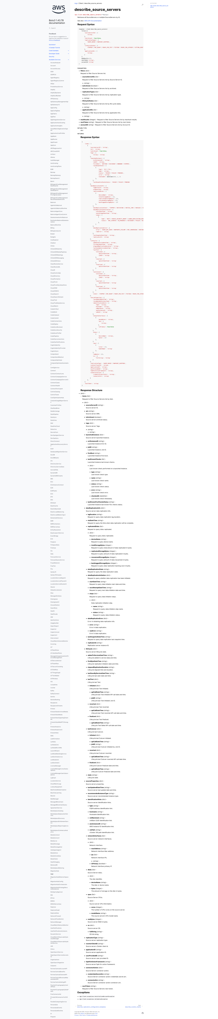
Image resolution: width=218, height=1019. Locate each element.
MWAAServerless (55, 904)
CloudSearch (54, 294)
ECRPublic (53, 491)
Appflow (53, 117)
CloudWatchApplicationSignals (59, 129)
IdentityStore (54, 620)
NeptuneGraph (55, 910)
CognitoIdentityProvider (58, 348)
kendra (52, 696)
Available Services (54, 59)
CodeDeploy (54, 324)
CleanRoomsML (55, 267)
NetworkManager (55, 922)
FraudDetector (55, 563)
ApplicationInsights (56, 126)
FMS (51, 554)
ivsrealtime (53, 685)
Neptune (53, 907)
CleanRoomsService (56, 264)
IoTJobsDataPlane (56, 653)
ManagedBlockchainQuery (58, 805)
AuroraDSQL (54, 470)
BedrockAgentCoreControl (58, 214)
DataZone (53, 420)
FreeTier (53, 566)
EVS (51, 539)
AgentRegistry (54, 77)
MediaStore (54, 853)
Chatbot (53, 243)
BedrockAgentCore (56, 211)
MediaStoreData (55, 856)
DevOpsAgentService (57, 435)
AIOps (52, 83)
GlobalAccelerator (56, 590)
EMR (51, 521)
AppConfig (53, 108)
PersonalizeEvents (56, 1007)
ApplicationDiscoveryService (59, 445)
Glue (51, 593)
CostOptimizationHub (57, 397)
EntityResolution (55, 530)
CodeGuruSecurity (56, 330)
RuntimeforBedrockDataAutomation (59, 221)
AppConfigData (55, 111)
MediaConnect (55, 835)
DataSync (53, 417)
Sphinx (82, 1013)
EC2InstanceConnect (57, 485)
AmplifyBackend (55, 93)
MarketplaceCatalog (56, 811)
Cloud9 (52, 270)
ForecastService (55, 557)
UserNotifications (55, 928)
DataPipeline (54, 414)
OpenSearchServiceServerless (59, 955)
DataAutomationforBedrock (59, 217)
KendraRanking (55, 699)
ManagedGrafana (55, 596)
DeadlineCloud (55, 426)
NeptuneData (54, 913)
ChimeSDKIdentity (56, 249)
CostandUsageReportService (59, 401)
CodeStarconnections (57, 339)
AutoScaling (54, 163)
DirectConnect (55, 441)
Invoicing (53, 644)
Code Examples (54, 50)
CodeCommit (54, 318)
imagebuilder (54, 623)
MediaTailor (54, 859)
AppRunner (53, 139)
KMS (51, 736)
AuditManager (54, 160)
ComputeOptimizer (56, 360)
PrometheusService (56, 86)
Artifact (52, 154)
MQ (51, 895)
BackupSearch (55, 178)
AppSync (53, 145)
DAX (51, 423)
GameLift (53, 572)
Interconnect (54, 638)
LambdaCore (54, 745)
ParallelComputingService (58, 1002)
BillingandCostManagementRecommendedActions (59, 198)
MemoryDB (53, 865)
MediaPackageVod (56, 847)
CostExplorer (54, 240)
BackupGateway (55, 175)
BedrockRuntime (55, 225)
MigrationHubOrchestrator (58, 884)
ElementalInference (56, 518)
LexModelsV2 (54, 760)
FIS (51, 551)
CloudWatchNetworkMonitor (59, 925)
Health (52, 611)
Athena (52, 157)
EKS (51, 500)
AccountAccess (55, 68)
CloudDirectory (55, 276)
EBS (51, 479)
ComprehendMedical (57, 357)
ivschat (52, 687)
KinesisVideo (54, 733)
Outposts (53, 965)
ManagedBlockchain (56, 802)
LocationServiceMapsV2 (58, 578)
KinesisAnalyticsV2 (56, 730)
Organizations (54, 959)
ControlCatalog (55, 392)
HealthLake (54, 614)
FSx (51, 569)
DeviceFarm (54, 432)
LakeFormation (55, 739)
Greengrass (54, 599)
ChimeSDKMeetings (56, 255)
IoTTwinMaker (54, 675)
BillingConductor (55, 231)
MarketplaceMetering (57, 868)
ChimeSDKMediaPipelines (58, 252)
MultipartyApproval (56, 892)
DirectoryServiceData (57, 467)
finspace (53, 542)
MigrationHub (54, 871)
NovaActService (55, 934)
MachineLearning (55, 793)
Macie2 (52, 796)
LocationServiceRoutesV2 (58, 584)
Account (53, 65)
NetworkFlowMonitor (57, 919)
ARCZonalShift (55, 151)
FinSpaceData (54, 545)
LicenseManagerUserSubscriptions (59, 774)
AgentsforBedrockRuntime (58, 208)
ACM (51, 71)
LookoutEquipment (56, 787)
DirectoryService (55, 464)
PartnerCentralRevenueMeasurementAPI (59, 978)
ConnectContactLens (57, 373)
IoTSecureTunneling (56, 666)
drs (51, 461)
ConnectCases (55, 382)
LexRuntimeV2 (54, 763)
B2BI (51, 169)
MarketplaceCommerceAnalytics (59, 831)
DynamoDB (53, 473)
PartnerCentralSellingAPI (58, 982)
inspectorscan (54, 632)
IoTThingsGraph (55, 672)
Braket (52, 234)
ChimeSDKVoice (55, 261)
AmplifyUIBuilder (55, 96)
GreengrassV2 (54, 602)
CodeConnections (56, 321)
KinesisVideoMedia (56, 714)
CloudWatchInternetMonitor (59, 641)
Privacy (77, 1015)
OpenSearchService (56, 952)
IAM (51, 617)
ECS (51, 494)
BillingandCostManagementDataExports (59, 189)
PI (51, 1014)
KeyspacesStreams (56, 706)
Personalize (54, 1005)
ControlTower (54, 394)
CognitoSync (54, 351)
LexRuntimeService (56, 757)
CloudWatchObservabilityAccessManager (59, 937)
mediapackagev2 (55, 850)
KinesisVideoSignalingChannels (59, 718)
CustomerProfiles (55, 405)
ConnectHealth (55, 385)
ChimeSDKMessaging (57, 258)
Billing (52, 228)
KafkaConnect (54, 693)
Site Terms (83, 1015)
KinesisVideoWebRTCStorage (59, 723)
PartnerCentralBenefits (57, 971)
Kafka (52, 690)
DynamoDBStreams (56, 476)
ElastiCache (54, 506)
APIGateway (54, 98)
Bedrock (53, 202)
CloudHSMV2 (54, 291)
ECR (51, 488)
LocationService (55, 781)
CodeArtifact (54, 309)
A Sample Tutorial (54, 47)
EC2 (51, 482)
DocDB (52, 455)
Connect (53, 370)
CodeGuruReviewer (56, 327)
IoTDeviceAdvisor (55, 660)
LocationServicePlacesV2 (58, 581)
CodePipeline (54, 336)
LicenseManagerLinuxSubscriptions (59, 769)
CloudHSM (53, 288)
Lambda (53, 742)
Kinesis (52, 709)
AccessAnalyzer (55, 62)
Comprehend (54, 354)
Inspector (53, 629)
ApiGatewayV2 (55, 104)
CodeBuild (53, 312)
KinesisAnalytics (55, 727)
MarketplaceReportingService (59, 826)
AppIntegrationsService (57, 120)
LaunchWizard (54, 751)
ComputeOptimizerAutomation (59, 363)
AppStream (53, 142)
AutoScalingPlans (55, 166)
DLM (51, 449)
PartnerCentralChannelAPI (58, 974)
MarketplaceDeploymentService (59, 814)
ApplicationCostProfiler (57, 133)
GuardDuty (53, 608)
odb (51, 946)
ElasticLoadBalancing (57, 512)
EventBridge (54, 536)
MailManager (54, 799)
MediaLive (53, 841)
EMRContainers (55, 524)
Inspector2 (53, 635)
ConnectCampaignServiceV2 (59, 379)
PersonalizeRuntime (56, 1010)
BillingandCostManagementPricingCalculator (59, 194)
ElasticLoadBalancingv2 (57, 515)
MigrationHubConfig (56, 881)
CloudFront (53, 282)
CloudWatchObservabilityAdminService (59, 942)
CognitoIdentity (55, 345)
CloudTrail (53, 300)
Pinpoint (53, 1017)
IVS (51, 681)
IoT (51, 647)
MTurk (52, 898)
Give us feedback (54, 40)
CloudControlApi (55, 273)
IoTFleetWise (54, 663)
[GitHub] (142, 1013)
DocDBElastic (54, 458)
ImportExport (54, 626)
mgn (51, 874)
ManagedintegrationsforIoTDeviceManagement (59, 656)
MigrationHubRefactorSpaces (59, 877)
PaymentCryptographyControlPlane (59, 985)
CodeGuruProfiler (55, 333)
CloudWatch (54, 306)
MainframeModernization (58, 790)
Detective (53, 429)
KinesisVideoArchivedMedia (59, 711)
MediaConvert (55, 838)
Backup (52, 172)
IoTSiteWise (54, 669)
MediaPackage (55, 844)
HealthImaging (54, 862)
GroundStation (55, 605)
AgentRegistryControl (57, 80)
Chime (52, 246)
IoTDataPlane (54, 650)
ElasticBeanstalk (55, 509)
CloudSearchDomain (56, 297)
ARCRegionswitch (56, 148)
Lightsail (53, 778)
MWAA (52, 901)
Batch (52, 181)
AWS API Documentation (93, 21)
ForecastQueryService (57, 560)
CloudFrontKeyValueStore (58, 285)
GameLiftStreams (55, 575)
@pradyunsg (90, 1013)
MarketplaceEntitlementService (59, 822)
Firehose (53, 548)
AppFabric (53, 114)
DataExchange (55, 411)
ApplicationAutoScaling (57, 122)
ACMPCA (53, 74)
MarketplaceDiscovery (57, 818)
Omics (52, 949)
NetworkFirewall (55, 916)
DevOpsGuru (54, 438)
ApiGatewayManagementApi (59, 101)
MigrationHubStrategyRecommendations (59, 888)
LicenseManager (55, 766)
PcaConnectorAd (55, 994)
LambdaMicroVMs (56, 748)
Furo (96, 1013)
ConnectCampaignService (58, 376)
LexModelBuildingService (58, 754)
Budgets (53, 237)
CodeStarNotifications (57, 342)
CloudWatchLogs (55, 784)
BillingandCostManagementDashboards (59, 185)
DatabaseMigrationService (58, 452)
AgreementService (56, 808)
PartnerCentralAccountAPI (58, 968)
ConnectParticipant (56, 389)
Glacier (52, 587)
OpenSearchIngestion (57, 962)
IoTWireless (54, 678)
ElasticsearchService (57, 533)
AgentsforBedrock (56, 205)
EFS (51, 497)
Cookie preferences (92, 1015)
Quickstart (52, 44)
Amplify (52, 89)
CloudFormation (55, 279)
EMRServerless (55, 527)
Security (51, 56)
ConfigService (54, 367)
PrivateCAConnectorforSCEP (59, 998)
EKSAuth (53, 503)
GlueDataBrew (55, 408)
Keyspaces (53, 703)
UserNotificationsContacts (58, 931)
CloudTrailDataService (57, 303)
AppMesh (53, 136)
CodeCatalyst (54, 315)
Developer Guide (54, 53)
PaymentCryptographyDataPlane (59, 990)
